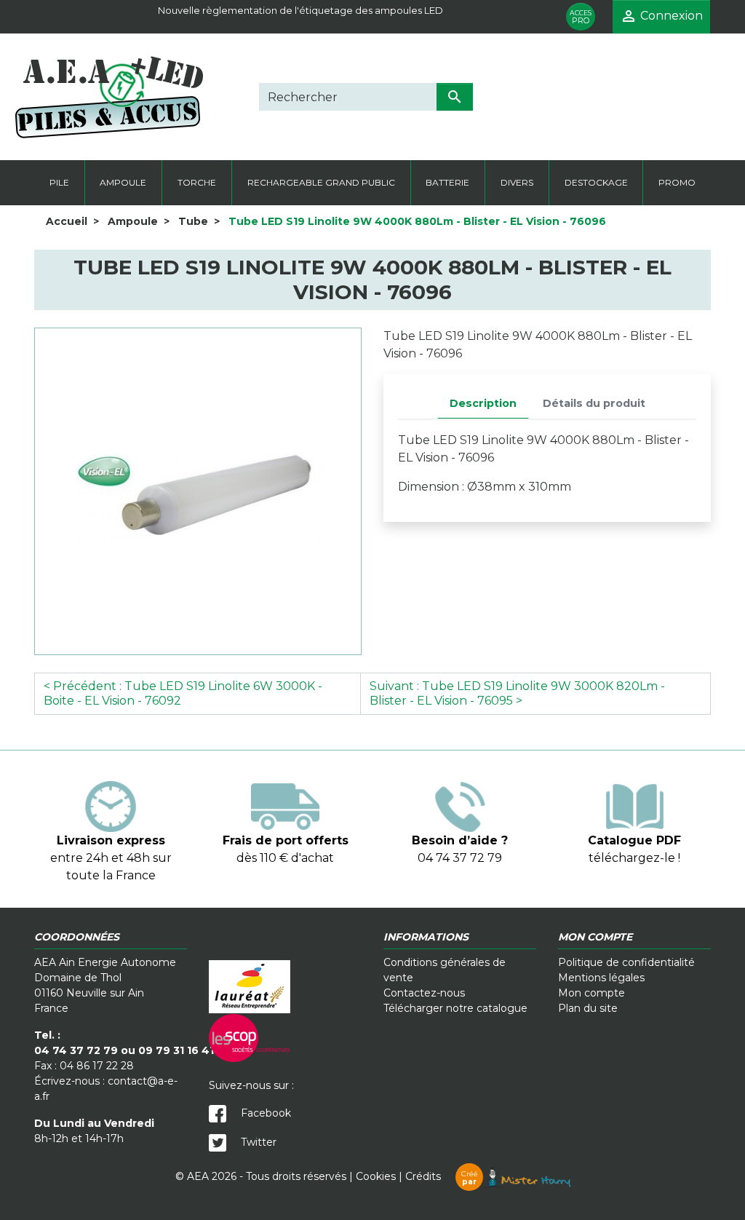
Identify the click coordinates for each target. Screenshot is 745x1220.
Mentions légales (601, 977)
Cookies (376, 1176)
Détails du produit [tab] (594, 403)
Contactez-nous (424, 992)
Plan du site (588, 1008)
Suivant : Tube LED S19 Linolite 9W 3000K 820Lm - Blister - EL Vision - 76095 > (517, 693)
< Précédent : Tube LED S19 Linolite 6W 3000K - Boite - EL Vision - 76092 (183, 693)
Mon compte (591, 992)
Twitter (257, 1142)
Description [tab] (483, 403)
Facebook (264, 1113)
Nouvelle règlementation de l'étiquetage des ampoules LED (300, 10)
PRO (580, 17)
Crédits (441, 1176)
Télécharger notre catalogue (455, 1008)
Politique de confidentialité (626, 962)
